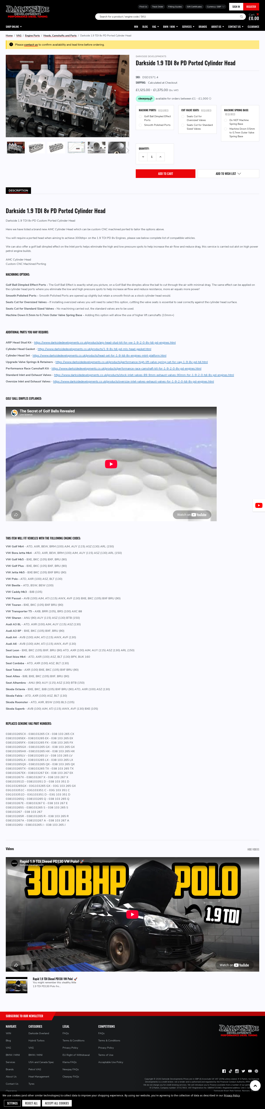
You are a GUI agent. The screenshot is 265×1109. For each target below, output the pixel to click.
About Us (11, 1076)
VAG (8, 1048)
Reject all (31, 1103)
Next (127, 151)
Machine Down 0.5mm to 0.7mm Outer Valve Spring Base (242, 132)
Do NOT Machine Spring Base (239, 122)
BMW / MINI (13, 1055)
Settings (12, 1103)
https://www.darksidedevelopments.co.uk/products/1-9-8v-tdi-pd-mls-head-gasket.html (94, 349)
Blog (8, 1040)
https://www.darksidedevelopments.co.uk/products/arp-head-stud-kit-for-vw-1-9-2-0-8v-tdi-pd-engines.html (105, 343)
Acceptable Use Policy (110, 1062)
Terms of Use (105, 1055)
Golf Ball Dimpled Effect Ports (157, 118)
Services (10, 1062)
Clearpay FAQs (71, 1076)
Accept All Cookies (57, 1103)
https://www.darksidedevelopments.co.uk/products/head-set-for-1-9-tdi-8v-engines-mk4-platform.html (99, 356)
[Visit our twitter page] (243, 1071)
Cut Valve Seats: (196, 110)
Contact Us (12, 1084)
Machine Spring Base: (236, 112)
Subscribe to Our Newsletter (24, 1016)
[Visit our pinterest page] (256, 1071)
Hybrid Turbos (36, 1040)
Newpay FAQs (71, 1069)
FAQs (66, 1033)
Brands (10, 1069)
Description (18, 191)
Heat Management (38, 1076)
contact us (31, 45)
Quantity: (144, 148)
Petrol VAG (34, 1069)
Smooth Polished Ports (157, 125)
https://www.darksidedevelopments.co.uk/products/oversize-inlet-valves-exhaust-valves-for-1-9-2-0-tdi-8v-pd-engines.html (133, 381)
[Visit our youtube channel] (250, 1071)
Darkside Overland (38, 1033)
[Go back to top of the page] (255, 1085)
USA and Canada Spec (41, 1062)
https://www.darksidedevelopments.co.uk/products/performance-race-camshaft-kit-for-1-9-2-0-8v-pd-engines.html (126, 369)
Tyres (31, 1084)
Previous (7, 151)
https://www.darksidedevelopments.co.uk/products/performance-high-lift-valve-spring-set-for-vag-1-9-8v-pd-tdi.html (132, 362)
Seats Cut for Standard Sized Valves (200, 127)
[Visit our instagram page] (237, 1071)
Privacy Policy (70, 1048)
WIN (8, 1033)
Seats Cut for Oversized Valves (196, 118)
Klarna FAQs (70, 1062)
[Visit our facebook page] (224, 1071)
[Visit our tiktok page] (230, 1071)
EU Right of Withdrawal (76, 1055)
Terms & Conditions (74, 1040)
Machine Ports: (153, 110)
